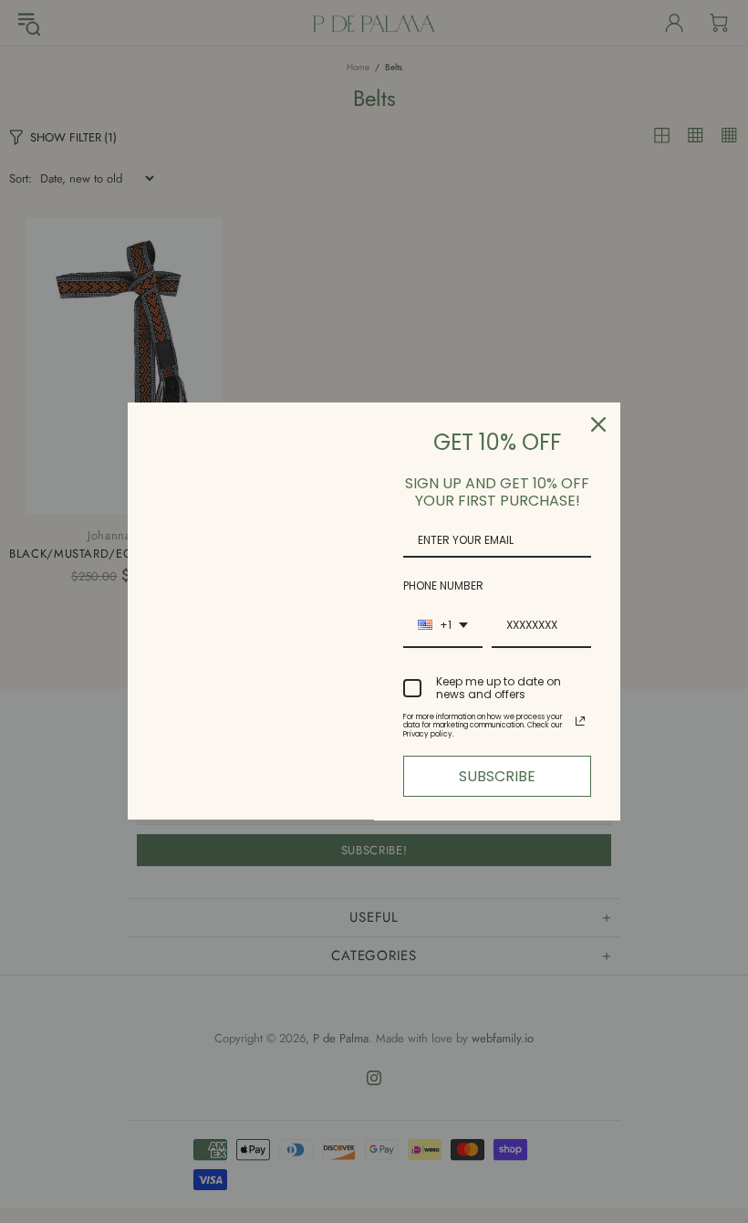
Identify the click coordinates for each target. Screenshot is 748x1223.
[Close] (598, 424)
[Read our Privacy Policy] (580, 721)
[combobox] (443, 626)
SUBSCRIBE (497, 776)
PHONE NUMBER (443, 585)
